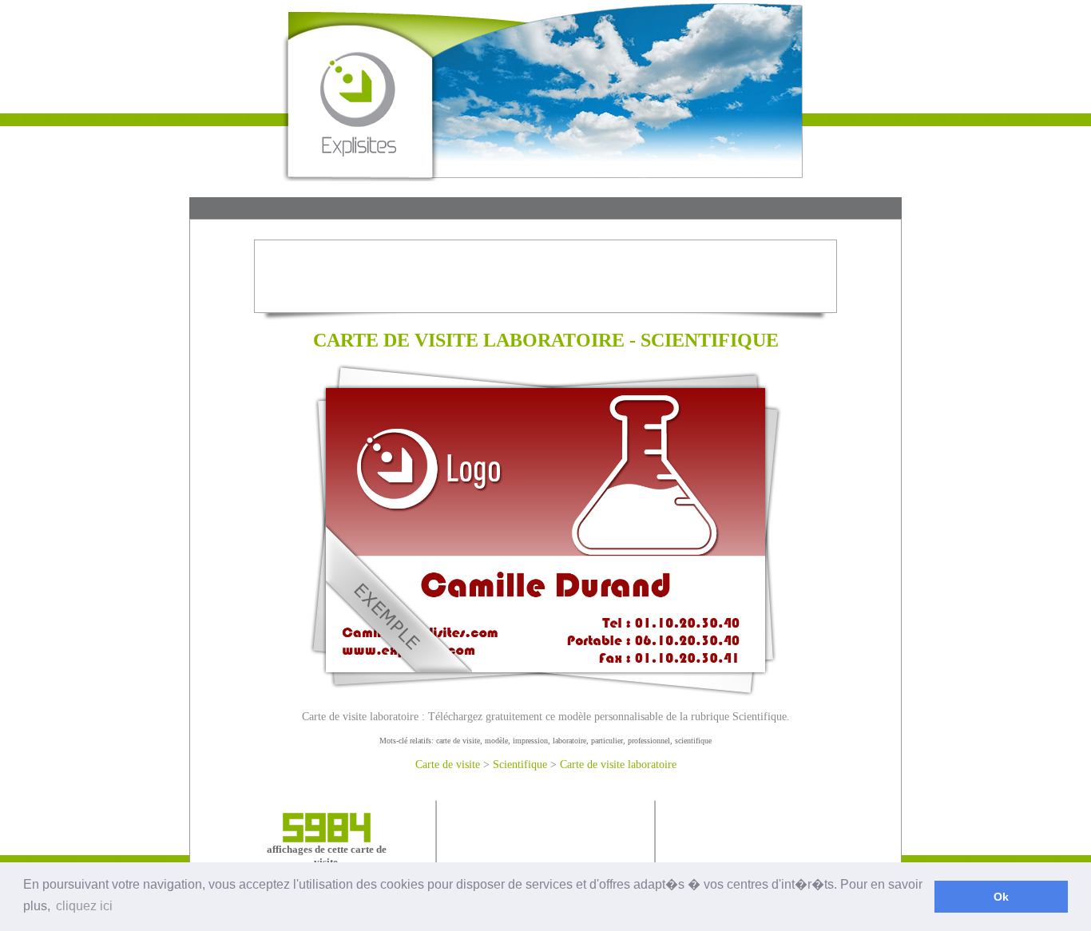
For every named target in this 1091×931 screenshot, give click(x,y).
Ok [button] (1001, 896)
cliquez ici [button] (84, 906)
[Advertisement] (545, 210)
